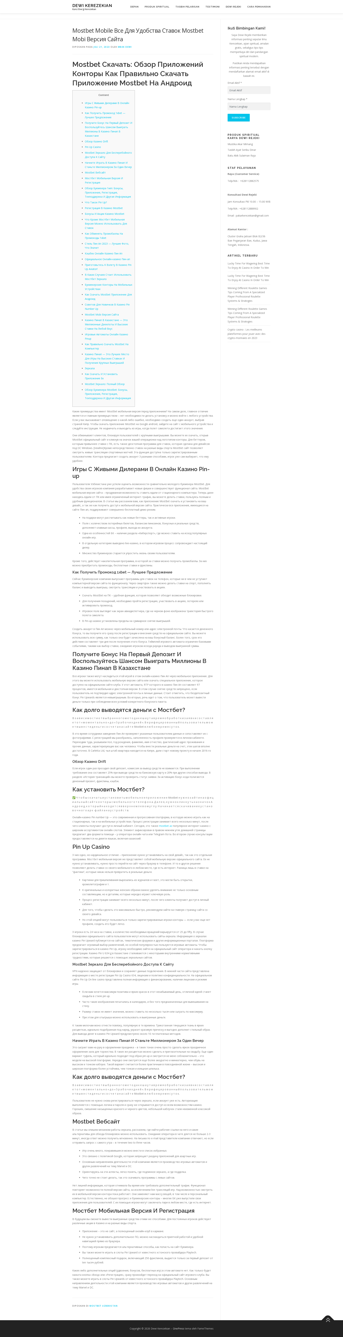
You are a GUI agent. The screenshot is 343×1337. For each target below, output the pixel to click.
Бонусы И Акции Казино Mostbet (104, 213)
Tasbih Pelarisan (187, 6)
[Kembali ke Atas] (328, 1320)
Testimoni (212, 6)
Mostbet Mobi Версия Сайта (102, 314)
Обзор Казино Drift (96, 141)
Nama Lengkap (237, 99)
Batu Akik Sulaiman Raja (242, 155)
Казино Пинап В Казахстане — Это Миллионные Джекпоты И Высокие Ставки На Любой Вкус (106, 324)
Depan (134, 6)
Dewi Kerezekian (92, 5)
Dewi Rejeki (233, 6)
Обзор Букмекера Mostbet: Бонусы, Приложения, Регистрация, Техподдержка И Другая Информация (108, 394)
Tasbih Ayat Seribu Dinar (242, 149)
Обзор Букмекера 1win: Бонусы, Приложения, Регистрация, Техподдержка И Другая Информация (108, 192)
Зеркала (90, 368)
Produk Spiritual (157, 6)
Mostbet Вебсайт (95, 172)
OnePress (178, 1328)
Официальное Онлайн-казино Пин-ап (107, 259)
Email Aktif (235, 83)
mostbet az (165, 825)
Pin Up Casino (93, 147)
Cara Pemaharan (259, 6)
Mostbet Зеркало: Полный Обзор (105, 384)
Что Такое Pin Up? (96, 202)
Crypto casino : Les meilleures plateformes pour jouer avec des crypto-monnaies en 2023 (246, 334)
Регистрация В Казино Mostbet (104, 208)
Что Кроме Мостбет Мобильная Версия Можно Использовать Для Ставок (106, 224)
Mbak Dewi (125, 46)
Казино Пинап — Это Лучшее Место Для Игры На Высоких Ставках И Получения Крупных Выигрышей (107, 358)
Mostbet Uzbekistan (104, 1305)
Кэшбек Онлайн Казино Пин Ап (103, 253)
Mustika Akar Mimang (240, 144)
